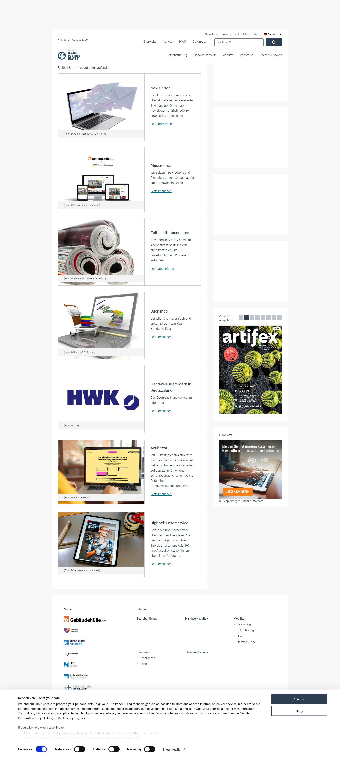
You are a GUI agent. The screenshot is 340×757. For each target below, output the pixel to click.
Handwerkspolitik (205, 55)
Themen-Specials (271, 55)
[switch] (79, 749)
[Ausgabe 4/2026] (250, 369)
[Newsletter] (101, 107)
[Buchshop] (101, 325)
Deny (299, 711)
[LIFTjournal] (88, 665)
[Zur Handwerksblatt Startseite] (69, 55)
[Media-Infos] (101, 179)
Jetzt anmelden (161, 124)
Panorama (246, 55)
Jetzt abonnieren (162, 269)
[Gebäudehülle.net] (88, 619)
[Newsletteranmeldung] (250, 469)
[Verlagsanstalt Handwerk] (88, 687)
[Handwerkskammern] (101, 398)
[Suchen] (274, 42)
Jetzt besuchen (161, 191)
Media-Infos (250, 34)
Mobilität (227, 55)
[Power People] (88, 630)
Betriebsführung (177, 55)
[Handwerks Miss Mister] (88, 642)
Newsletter (212, 34)
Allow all (299, 699)
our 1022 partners (42, 704)
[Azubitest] (88, 653)
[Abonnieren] (101, 252)
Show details (171, 749)
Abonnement (231, 34)
